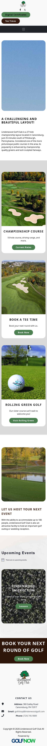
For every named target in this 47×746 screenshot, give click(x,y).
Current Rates (23, 247)
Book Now (23, 332)
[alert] (23, 559)
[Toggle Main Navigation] (23, 29)
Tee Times (10, 21)
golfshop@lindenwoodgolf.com (30, 711)
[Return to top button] (42, 658)
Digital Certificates (15, 14)
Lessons (23, 606)
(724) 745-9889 (30, 715)
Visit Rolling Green (23, 420)
